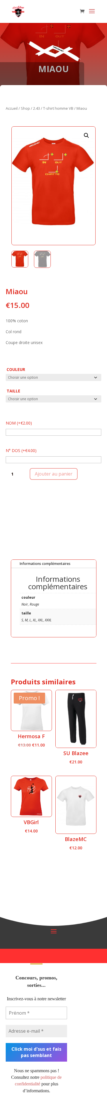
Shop (25, 108)
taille (13, 391)
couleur (16, 369)
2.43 (36, 108)
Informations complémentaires (45, 563)
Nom (19, 423)
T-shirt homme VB (58, 108)
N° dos (21, 450)
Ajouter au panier (53, 474)
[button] (86, 135)
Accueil (12, 108)
